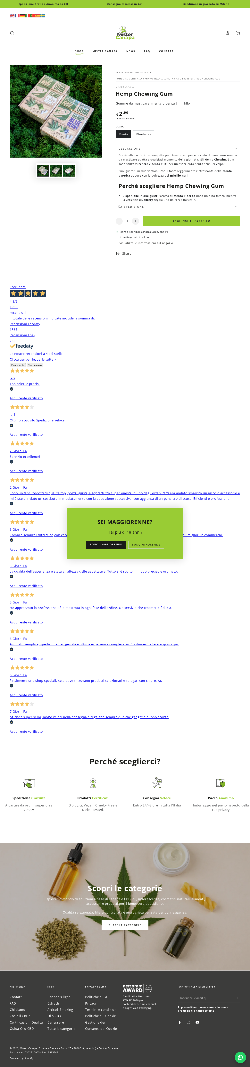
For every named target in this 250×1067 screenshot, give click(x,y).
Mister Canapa (125, 86)
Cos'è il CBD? (20, 1016)
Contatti (16, 997)
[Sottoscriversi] (238, 998)
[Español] (37, 15)
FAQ (13, 1003)
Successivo (35, 365)
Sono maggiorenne (106, 544)
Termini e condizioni (101, 1009)
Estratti (53, 1003)
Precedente (17, 365)
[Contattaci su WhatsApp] (240, 1057)
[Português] (32, 15)
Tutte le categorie (125, 925)
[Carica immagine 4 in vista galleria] (56, 171)
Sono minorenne (146, 544)
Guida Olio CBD (22, 1028)
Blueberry (144, 135)
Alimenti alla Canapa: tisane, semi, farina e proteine (159, 78)
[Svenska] (42, 15)
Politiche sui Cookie (100, 1016)
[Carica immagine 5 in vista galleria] (69, 171)
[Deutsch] (22, 15)
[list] (125, 795)
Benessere (55, 1022)
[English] (12, 15)
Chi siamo (17, 1009)
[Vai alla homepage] (125, 33)
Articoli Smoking (60, 1009)
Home (119, 78)
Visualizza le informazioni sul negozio (146, 243)
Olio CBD (54, 1016)
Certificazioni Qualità (26, 1022)
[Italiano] (27, 15)
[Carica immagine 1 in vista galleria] (43, 171)
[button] (12, 33)
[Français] (17, 15)
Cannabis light (58, 997)
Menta (125, 135)
